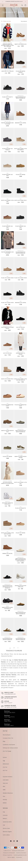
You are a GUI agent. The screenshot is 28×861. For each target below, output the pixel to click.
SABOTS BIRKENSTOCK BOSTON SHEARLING (20, 98)
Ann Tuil (5, 770)
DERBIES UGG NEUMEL (7, 553)
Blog (4, 741)
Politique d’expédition (7, 855)
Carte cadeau (6, 835)
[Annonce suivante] (25, 1)
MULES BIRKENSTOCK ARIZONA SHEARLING (20, 253)
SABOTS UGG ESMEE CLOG (20, 44)
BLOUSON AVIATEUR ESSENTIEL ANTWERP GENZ (7, 483)
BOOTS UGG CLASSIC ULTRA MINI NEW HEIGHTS (20, 379)
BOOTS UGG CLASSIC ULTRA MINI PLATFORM (7, 533)
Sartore (5, 757)
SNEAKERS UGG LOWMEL (20, 122)
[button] (2, 5)
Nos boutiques (6, 734)
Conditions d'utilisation (9, 744)
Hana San (5, 783)
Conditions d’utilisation (21, 852)
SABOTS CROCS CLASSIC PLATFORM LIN (7, 608)
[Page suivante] (17, 647)
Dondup (5, 799)
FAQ (4, 812)
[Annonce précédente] (2, 1)
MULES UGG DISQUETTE (20, 508)
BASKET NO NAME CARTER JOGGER (20, 457)
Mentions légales (7, 831)
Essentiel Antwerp (7, 776)
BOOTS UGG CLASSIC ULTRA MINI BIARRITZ (20, 149)
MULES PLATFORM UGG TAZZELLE (7, 149)
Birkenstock (6, 764)
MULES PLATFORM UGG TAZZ (7, 175)
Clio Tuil (5, 767)
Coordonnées (19, 857)
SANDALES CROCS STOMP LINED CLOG (20, 586)
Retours (5, 818)
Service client (6, 828)
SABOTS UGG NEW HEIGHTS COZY (7, 431)
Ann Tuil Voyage (7, 751)
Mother (5, 803)
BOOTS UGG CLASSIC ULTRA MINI (7, 201)
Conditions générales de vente (20, 855)
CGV (4, 825)
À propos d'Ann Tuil (8, 738)
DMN (4, 789)
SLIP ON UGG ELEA (20, 327)
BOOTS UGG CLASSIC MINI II (20, 200)
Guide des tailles (7, 821)
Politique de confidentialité (9, 852)
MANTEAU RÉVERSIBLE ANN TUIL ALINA (7, 123)
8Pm (4, 786)
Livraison (5, 815)
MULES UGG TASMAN (20, 174)
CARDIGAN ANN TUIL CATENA (20, 354)
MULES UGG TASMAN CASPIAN (20, 72)
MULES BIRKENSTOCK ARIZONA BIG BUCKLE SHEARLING (7, 586)
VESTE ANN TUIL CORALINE (7, 71)
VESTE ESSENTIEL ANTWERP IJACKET (7, 328)
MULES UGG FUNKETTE (7, 97)
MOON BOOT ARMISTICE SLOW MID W (7, 504)
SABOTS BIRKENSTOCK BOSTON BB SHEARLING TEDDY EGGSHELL (20, 559)
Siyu (4, 796)
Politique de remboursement (10, 748)
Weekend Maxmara (8, 793)
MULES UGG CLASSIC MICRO (7, 277)
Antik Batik (5, 780)
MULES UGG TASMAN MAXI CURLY (7, 405)
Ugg (4, 760)
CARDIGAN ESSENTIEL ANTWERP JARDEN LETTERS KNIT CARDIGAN (7, 45)
